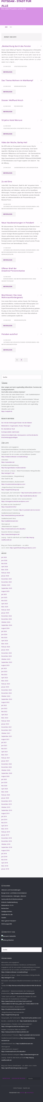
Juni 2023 (4, 671)
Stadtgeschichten (20, 66)
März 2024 (4, 644)
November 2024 (6, 619)
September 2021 (6, 736)
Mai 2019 (4, 822)
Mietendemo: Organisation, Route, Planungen (15, 426)
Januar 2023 (5, 687)
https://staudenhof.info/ (8, 507)
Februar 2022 (5, 721)
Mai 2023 (4, 674)
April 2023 (4, 678)
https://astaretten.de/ (8, 462)
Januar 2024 (5, 650)
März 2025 (4, 607)
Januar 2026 (5, 576)
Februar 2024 (5, 647)
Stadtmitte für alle (24, 128)
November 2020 (6, 767)
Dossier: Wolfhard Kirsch (12, 100)
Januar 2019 (5, 835)
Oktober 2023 (5, 659)
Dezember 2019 (6, 801)
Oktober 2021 (5, 733)
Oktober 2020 (5, 770)
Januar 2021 (5, 761)
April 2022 (4, 714)
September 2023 (6, 662)
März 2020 (4, 792)
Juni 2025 (4, 597)
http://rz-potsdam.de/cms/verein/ (29, 510)
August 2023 (5, 665)
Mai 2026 (4, 563)
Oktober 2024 (5, 622)
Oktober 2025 (5, 585)
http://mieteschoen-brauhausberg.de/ (23, 993)
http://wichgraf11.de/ (7, 473)
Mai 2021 (4, 748)
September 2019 (6, 810)
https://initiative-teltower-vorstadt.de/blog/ (14, 457)
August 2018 (5, 850)
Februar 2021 (5, 758)
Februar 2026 (5, 573)
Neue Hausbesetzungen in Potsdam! (18, 222)
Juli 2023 (4, 668)
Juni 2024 (4, 634)
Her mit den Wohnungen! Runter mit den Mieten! (16, 423)
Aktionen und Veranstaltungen (14, 206)
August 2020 (5, 776)
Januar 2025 (5, 613)
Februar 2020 (5, 795)
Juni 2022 (4, 708)
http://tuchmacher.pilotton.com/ (31, 493)
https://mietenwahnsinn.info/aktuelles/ (13, 529)
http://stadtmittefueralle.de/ (28, 496)
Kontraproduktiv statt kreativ (10, 432)
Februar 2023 (5, 684)
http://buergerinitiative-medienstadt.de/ (13, 468)
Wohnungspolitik (20, 86)
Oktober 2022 (5, 696)
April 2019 (4, 826)
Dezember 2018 (6, 838)
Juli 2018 (4, 853)
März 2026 (4, 570)
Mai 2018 (4, 860)
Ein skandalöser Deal (8, 429)
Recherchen (18, 106)
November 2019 (6, 804)
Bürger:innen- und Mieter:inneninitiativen (17, 279)
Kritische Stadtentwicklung (9, 902)
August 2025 (5, 591)
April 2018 (4, 863)
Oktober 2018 (5, 844)
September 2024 (6, 625)
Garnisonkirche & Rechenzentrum (26, 167)
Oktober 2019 (5, 807)
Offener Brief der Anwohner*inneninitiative (13, 269)
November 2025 (6, 582)
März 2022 (4, 718)
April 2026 (4, 566)
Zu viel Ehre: (7, 181)
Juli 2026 (4, 557)
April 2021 (4, 752)
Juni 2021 (4, 745)
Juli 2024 (4, 631)
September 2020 (6, 773)
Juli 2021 (4, 742)
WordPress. (30, 1092)
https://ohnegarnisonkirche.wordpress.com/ (15, 501)
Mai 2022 (4, 711)
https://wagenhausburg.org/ (10, 490)
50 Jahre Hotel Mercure (12, 120)
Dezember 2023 (6, 653)
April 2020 (4, 789)
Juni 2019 (4, 819)
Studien (3, 917)
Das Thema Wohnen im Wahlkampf (17, 80)
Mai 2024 (4, 637)
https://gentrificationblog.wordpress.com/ (23, 548)
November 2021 (6, 730)
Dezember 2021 (6, 727)
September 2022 (6, 699)
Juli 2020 (4, 779)
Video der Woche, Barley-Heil (14, 142)
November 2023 (6, 656)
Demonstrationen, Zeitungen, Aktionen (13, 896)
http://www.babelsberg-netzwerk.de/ (12, 515)
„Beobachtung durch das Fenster (16, 46)
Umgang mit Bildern (18, 1078)
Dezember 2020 (6, 764)
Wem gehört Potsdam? (25, 208)
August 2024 (5, 628)
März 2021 (4, 755)
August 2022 (5, 702)
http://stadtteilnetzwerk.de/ (9, 521)
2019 (6, 27)
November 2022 (6, 693)
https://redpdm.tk (6, 411)
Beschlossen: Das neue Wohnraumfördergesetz (12, 296)
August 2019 (5, 813)
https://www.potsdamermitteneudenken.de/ (15, 1032)
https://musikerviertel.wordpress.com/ (13, 484)
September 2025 (6, 588)
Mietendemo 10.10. (7, 905)
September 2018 (6, 847)
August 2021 (5, 739)
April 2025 (4, 604)
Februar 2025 (5, 610)
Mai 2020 (4, 786)
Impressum (6, 1078)
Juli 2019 (4, 816)
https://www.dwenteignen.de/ (10, 534)
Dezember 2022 (6, 690)
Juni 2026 (4, 560)
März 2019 (4, 829)
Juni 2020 (4, 782)
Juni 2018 (4, 856)
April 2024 (4, 640)
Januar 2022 (5, 724)
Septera (22, 1092)
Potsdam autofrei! (10, 334)
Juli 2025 (4, 594)
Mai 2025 (4, 600)
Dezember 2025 (6, 579)
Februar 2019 (5, 832)
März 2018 (4, 866)
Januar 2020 (5, 798)
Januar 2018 (5, 869)
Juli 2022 (4, 705)
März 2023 (4, 681)
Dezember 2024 (6, 616)
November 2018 (6, 841)
